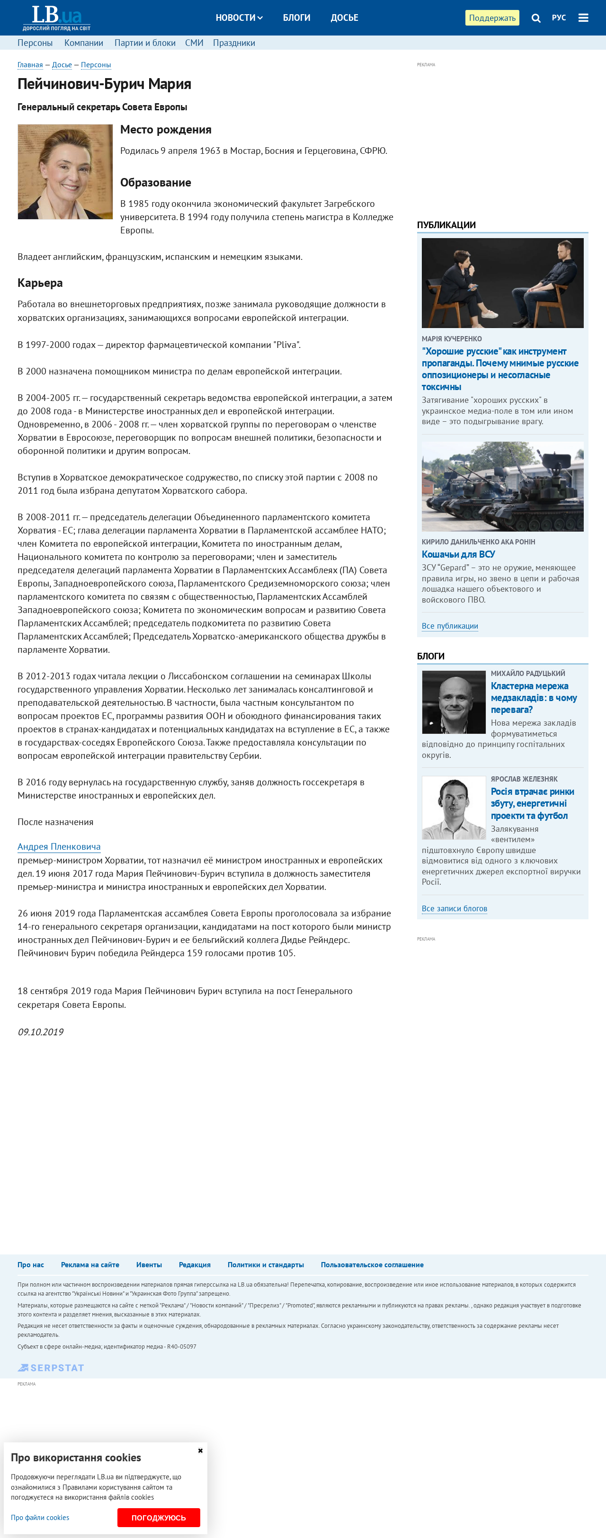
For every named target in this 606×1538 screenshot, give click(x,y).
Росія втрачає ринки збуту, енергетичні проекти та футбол (532, 803)
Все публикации (450, 626)
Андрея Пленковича (59, 846)
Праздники (234, 42)
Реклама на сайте (90, 1264)
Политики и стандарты (266, 1264)
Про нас (31, 1264)
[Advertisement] (502, 136)
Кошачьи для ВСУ (458, 554)
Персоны (35, 42)
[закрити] (200, 1450)
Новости (236, 17)
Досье (344, 17)
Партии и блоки (145, 42)
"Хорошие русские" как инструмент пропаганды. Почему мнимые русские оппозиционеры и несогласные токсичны (500, 369)
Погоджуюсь (159, 1518)
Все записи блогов (454, 908)
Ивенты (149, 1264)
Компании (83, 42)
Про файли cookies (40, 1517)
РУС (559, 17)
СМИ (194, 42)
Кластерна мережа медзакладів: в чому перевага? (534, 697)
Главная (30, 64)
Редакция (195, 1264)
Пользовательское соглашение (372, 1264)
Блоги (297, 17)
